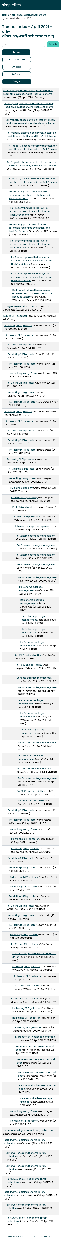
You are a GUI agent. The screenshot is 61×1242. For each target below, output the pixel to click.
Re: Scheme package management (35, 535)
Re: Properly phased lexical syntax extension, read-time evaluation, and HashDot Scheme (28, 92)
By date (16, 67)
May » (16, 81)
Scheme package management (32, 526)
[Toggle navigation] (56, 5)
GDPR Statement (47, 1236)
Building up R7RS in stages (24, 877)
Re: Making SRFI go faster (18, 325)
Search (53, 44)
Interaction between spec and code (35, 1036)
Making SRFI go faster (15, 316)
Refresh (16, 74)
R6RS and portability (21, 488)
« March (16, 52)
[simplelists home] (10, 5)
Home (5, 15)
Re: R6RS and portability (24, 497)
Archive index (16, 59)
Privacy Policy (32, 1236)
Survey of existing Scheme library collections (28, 1130)
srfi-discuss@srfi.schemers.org (29, 15)
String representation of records (21, 306)
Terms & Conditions (15, 1236)
